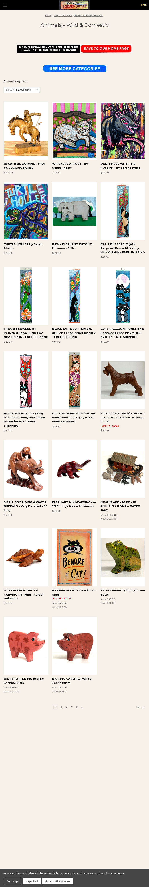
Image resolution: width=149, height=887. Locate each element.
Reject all (32, 881)
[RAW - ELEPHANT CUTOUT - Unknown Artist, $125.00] (74, 211)
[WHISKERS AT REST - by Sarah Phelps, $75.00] (74, 130)
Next (139, 707)
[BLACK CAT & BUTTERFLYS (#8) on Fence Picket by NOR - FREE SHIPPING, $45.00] (74, 295)
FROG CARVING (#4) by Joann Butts (123, 592)
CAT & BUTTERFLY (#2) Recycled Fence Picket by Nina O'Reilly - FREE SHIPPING (123, 248)
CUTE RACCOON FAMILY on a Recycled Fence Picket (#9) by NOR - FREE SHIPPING (122, 333)
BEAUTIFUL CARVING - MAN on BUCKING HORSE (24, 166)
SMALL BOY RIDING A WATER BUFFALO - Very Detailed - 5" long (25, 506)
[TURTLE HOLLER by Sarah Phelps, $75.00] (26, 211)
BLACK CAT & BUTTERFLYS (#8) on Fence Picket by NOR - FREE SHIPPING (73, 333)
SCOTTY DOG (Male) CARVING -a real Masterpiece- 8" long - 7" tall (123, 417)
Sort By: (10, 89)
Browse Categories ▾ (16, 81)
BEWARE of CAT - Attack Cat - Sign (74, 592)
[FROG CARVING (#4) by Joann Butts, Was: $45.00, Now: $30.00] (123, 557)
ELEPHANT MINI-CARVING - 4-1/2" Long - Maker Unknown (74, 504)
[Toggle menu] (5, 5)
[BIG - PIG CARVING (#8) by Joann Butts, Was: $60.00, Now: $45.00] (74, 645)
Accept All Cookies (57, 881)
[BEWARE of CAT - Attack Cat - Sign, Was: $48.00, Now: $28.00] (74, 557)
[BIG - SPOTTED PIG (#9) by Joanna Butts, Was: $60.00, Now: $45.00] (26, 645)
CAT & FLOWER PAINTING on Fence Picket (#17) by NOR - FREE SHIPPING (73, 417)
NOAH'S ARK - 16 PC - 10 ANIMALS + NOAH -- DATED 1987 (120, 506)
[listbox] (28, 90)
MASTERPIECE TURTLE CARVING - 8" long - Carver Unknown (24, 594)
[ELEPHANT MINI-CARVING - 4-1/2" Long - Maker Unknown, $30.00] (74, 468)
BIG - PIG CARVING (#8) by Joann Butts (71, 681)
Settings (12, 881)
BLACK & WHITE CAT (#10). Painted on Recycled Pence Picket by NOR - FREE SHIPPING (24, 419)
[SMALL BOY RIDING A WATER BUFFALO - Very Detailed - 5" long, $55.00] (26, 468)
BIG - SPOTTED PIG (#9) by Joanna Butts (24, 681)
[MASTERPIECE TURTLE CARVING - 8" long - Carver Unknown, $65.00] (26, 557)
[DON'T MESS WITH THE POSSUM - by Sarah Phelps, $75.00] (123, 130)
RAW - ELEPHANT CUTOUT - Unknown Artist (73, 246)
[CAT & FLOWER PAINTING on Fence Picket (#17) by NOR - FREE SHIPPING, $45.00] (74, 380)
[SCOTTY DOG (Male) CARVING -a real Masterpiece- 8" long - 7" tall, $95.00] (123, 380)
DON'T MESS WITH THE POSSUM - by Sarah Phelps (121, 166)
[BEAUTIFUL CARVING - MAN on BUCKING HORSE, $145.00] (26, 130)
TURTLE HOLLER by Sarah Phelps (23, 246)
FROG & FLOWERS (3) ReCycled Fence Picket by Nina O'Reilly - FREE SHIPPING (26, 333)
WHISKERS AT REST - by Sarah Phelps (70, 166)
